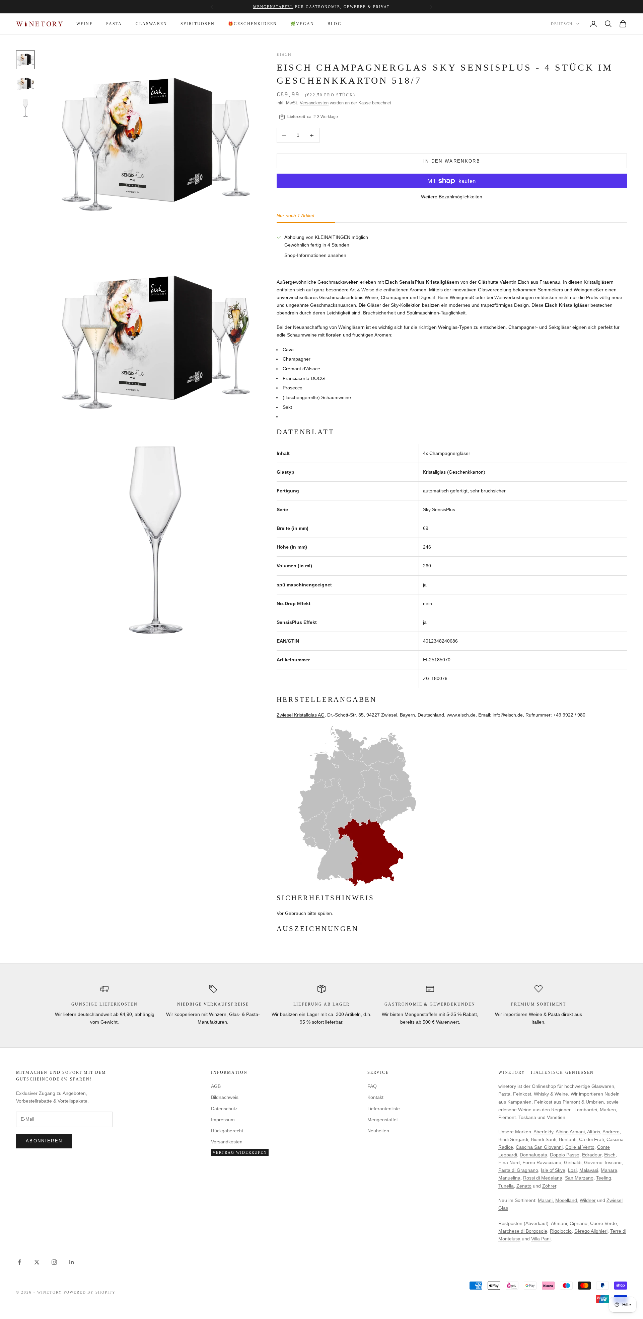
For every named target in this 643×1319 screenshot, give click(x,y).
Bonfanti (567, 1139)
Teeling (603, 1178)
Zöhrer (549, 1186)
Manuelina (509, 1178)
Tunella (506, 1186)
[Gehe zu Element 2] (25, 84)
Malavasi (588, 1170)
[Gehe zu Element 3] (25, 108)
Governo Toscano (603, 1162)
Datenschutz (224, 1108)
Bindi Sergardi (513, 1139)
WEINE (84, 23)
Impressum (223, 1119)
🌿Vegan (302, 23)
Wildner (588, 1200)
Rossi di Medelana (542, 1178)
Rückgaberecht (227, 1130)
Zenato (523, 1186)
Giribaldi (572, 1162)
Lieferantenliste (383, 1108)
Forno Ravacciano (541, 1162)
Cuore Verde (603, 1223)
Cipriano (578, 1223)
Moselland (566, 1200)
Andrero (611, 1131)
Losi (572, 1170)
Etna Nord (509, 1162)
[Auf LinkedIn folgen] (71, 1262)
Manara (609, 1170)
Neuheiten (378, 1130)
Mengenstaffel (273, 7)
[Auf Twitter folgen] (36, 1262)
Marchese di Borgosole (522, 1231)
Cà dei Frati (591, 1139)
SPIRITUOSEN (198, 23)
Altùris (593, 1131)
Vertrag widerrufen (240, 1152)
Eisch (284, 54)
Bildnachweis (224, 1097)
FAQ (372, 1086)
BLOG (335, 23)
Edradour (591, 1154)
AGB (216, 1086)
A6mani (559, 1223)
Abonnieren (44, 1140)
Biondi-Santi (543, 1139)
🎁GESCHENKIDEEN (252, 23)
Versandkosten (314, 102)
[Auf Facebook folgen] (19, 1262)
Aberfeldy (543, 1131)
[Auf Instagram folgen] (54, 1262)
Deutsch (562, 24)
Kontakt (375, 1097)
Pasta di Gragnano (518, 1170)
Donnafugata (533, 1154)
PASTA (114, 23)
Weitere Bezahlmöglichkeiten (451, 196)
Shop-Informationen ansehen (315, 255)
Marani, (546, 1200)
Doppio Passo (564, 1154)
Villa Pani (541, 1238)
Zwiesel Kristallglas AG (301, 715)
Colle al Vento (579, 1147)
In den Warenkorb (451, 161)
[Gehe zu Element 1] (25, 60)
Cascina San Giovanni (539, 1147)
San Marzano (579, 1178)
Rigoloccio (561, 1231)
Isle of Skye (553, 1170)
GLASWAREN (151, 23)
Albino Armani (570, 1131)
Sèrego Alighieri (591, 1231)
